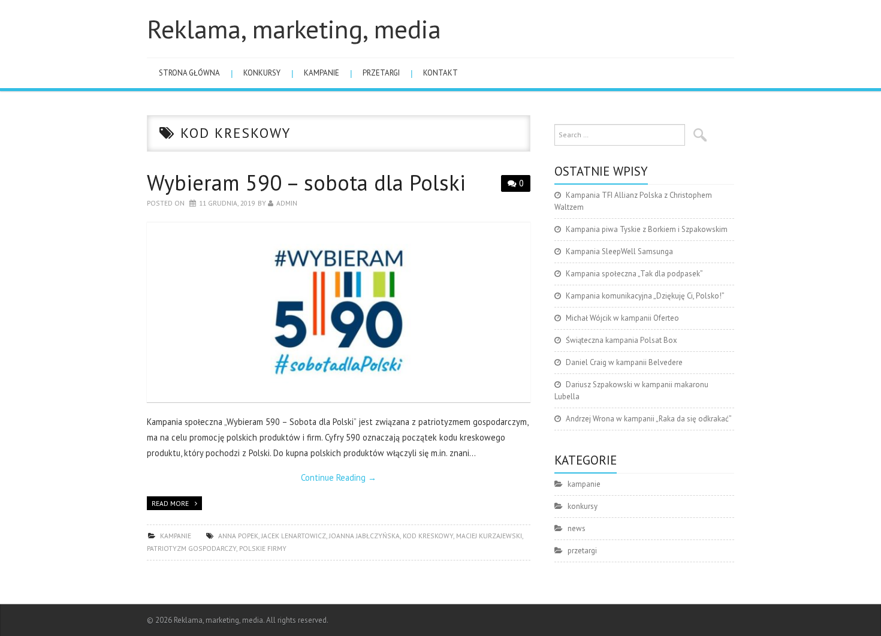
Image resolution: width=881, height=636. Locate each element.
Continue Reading (338, 477)
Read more (170, 503)
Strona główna (189, 73)
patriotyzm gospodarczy (191, 548)
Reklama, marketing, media (294, 29)
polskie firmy (262, 548)
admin (286, 202)
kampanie (321, 73)
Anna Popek (238, 535)
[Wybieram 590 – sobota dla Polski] (338, 312)
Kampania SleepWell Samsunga (619, 251)
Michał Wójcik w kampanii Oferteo (622, 318)
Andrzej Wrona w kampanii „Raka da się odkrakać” (649, 419)
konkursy (261, 73)
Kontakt (440, 73)
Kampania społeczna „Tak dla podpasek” (634, 274)
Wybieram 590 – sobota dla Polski (306, 182)
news (577, 528)
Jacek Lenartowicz (293, 535)
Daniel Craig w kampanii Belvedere (624, 362)
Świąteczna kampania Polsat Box (621, 340)
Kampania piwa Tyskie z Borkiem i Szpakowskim (647, 229)
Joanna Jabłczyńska (364, 535)
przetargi (381, 73)
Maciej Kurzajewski (489, 535)
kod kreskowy (428, 535)
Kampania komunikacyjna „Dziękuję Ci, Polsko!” (645, 296)
